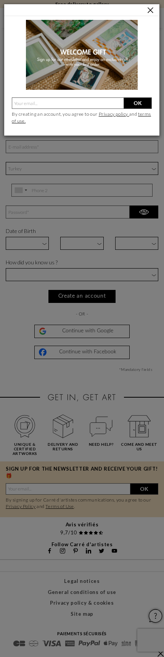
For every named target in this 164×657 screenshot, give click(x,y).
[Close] (150, 10)
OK (137, 103)
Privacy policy (114, 114)
